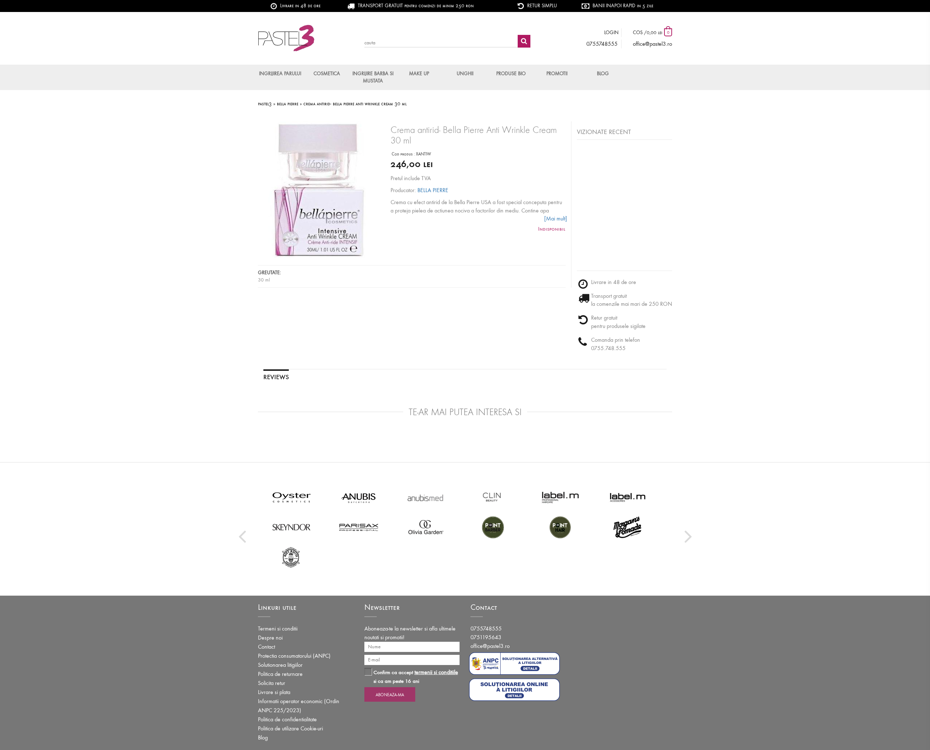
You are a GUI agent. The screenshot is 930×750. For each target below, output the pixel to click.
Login (611, 32)
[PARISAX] (358, 527)
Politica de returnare (280, 673)
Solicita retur (271, 683)
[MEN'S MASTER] (291, 556)
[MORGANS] (627, 527)
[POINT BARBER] (493, 527)
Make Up (419, 73)
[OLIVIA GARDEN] (426, 527)
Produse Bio (511, 73)
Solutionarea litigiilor (280, 664)
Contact (266, 646)
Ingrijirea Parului (280, 73)
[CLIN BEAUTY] (493, 497)
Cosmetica (327, 73)
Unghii (465, 73)
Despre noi (270, 637)
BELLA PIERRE (432, 190)
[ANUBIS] (358, 497)
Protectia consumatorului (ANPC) (294, 655)
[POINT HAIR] (560, 527)
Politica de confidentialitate (287, 719)
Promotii (556, 73)
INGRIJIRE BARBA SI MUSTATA (372, 77)
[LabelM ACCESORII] (627, 497)
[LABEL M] (560, 497)
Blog (603, 73)
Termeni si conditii (278, 628)
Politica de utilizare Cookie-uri (290, 728)
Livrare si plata (274, 692)
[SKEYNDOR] (291, 527)
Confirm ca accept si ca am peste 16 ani (415, 676)
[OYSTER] (291, 497)
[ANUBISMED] (426, 497)
